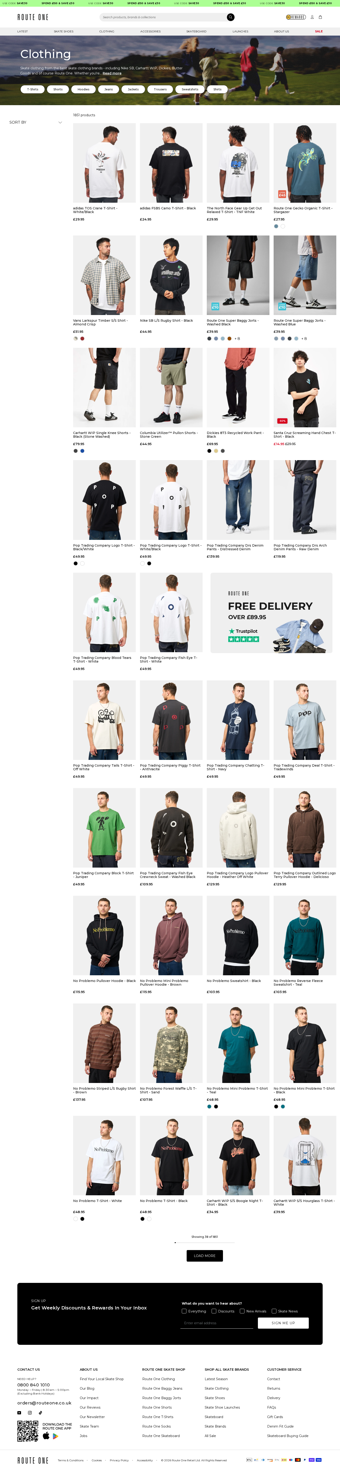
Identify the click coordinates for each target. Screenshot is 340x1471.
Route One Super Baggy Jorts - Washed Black (233, 322)
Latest (22, 31)
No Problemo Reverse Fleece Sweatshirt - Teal (298, 982)
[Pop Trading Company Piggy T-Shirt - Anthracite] (171, 720)
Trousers (160, 89)
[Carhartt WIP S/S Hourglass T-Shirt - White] (305, 1155)
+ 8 (237, 338)
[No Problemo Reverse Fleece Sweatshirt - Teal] (305, 935)
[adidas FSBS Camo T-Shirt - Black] (171, 163)
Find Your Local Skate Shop (102, 1379)
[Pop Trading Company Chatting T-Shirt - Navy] (238, 720)
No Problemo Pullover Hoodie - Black (104, 981)
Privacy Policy (119, 1460)
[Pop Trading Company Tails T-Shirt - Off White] (104, 720)
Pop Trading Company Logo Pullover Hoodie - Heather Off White (237, 875)
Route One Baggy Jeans (162, 1388)
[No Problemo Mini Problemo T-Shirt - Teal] (238, 1043)
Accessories (150, 31)
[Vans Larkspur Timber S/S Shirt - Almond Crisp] (104, 275)
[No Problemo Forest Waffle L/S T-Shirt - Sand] (171, 1043)
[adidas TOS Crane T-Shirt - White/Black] (104, 163)
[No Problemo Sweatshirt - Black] (238, 935)
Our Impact (89, 1398)
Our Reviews (90, 1407)
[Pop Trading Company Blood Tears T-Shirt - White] (104, 612)
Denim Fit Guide (280, 1426)
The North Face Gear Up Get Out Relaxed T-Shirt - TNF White (234, 210)
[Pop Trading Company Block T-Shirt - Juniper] (104, 828)
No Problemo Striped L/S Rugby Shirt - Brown (104, 1090)
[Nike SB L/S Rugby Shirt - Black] (171, 275)
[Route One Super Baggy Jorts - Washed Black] (238, 275)
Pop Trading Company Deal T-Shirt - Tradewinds (304, 767)
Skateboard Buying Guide (288, 1436)
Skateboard (196, 31)
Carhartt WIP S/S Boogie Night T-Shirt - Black (235, 1202)
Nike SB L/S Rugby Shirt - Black (166, 321)
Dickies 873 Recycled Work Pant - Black (235, 434)
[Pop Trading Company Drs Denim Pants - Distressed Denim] (238, 500)
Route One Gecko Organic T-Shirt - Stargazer (303, 210)
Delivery (273, 1398)
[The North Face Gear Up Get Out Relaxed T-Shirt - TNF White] (238, 163)
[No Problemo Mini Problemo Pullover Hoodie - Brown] (171, 935)
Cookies (97, 1460)
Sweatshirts (190, 89)
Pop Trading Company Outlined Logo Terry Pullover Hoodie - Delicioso (305, 875)
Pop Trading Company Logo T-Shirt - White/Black (171, 547)
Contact (273, 1379)
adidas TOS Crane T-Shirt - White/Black (95, 210)
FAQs (271, 1407)
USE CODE (80, 3)
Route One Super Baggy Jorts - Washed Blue (300, 322)
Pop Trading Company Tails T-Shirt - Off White (103, 767)
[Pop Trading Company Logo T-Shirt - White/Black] (171, 500)
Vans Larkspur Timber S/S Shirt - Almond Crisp (100, 322)
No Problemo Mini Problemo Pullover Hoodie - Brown (164, 982)
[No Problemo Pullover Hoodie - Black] (104, 935)
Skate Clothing (217, 1388)
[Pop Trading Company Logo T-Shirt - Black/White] (104, 500)
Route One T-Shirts (157, 1417)
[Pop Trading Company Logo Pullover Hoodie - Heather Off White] (238, 828)
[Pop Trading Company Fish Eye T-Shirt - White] (171, 612)
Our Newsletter (92, 1417)
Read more (112, 73)
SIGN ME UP (283, 1323)
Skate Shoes (63, 31)
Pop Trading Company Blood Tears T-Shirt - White (102, 659)
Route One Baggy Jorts (161, 1398)
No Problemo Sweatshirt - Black (234, 981)
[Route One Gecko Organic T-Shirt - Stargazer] (305, 163)
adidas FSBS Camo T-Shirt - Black (168, 208)
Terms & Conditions (70, 1460)
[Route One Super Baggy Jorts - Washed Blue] (305, 275)
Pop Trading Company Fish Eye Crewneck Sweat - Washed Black (167, 875)
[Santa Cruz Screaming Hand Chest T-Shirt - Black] (305, 387)
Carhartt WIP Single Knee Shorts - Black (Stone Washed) (102, 434)
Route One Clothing (158, 1379)
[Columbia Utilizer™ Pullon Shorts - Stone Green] (171, 387)
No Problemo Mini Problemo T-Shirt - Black (304, 1090)
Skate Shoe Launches (222, 1407)
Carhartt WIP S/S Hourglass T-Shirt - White (304, 1202)
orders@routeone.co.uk (44, 1403)
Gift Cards (275, 1417)
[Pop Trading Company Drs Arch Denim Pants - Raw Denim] (305, 500)
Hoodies (83, 89)
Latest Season (216, 1379)
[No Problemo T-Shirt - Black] (171, 1155)
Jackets (133, 89)
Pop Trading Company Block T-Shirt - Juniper (103, 875)
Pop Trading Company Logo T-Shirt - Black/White (104, 547)
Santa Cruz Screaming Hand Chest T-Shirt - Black (305, 434)
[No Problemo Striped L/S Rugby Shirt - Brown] (104, 1043)
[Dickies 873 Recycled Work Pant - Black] (238, 387)
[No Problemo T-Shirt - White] (104, 1155)
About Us (281, 31)
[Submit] (231, 17)
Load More (205, 1256)
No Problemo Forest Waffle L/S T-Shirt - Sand (168, 1090)
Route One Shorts (157, 1407)
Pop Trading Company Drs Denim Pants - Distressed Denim (235, 547)
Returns (273, 1388)
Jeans (109, 89)
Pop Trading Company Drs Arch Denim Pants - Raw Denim (300, 547)
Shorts (57, 89)
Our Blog (87, 1388)
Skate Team (89, 1426)
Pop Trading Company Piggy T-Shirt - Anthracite (170, 767)
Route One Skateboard (161, 1436)
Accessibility (145, 1460)
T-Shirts (32, 89)
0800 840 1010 (33, 1385)
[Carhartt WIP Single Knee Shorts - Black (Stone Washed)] (104, 387)
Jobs (83, 1436)
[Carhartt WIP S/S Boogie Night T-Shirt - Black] (238, 1155)
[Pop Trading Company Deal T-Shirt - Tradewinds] (305, 720)
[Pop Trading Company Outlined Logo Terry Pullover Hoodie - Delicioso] (305, 828)
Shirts (217, 89)
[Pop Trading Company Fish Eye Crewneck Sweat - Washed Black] (171, 828)
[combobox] (167, 17)
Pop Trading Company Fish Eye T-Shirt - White (168, 659)
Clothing (106, 31)
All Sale (210, 1436)
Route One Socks (156, 1426)
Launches (240, 31)
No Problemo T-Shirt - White (97, 1201)
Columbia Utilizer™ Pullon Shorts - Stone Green (169, 434)
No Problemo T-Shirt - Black (164, 1201)
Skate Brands (215, 1426)
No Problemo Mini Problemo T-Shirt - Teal (237, 1090)
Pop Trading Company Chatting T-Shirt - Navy (235, 767)
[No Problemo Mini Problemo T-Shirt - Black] (305, 1043)
